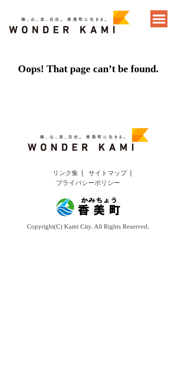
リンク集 (65, 173)
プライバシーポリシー (88, 182)
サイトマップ (107, 173)
